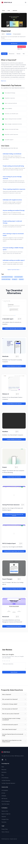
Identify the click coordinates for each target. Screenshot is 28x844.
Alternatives (11, 53)
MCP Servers (4, 798)
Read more (3, 80)
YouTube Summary (6, 780)
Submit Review (14, 672)
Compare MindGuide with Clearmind (14, 366)
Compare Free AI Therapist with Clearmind (14, 588)
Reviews (18, 53)
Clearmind (5, 31)
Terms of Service (5, 832)
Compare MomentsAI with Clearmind (14, 626)
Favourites (4, 822)
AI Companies (5, 790)
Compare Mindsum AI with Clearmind (14, 403)
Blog (3, 775)
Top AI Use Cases (5, 804)
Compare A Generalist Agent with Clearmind (14, 328)
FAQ (24, 53)
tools (8, 10)
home (3, 10)
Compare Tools (5, 819)
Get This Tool (14, 43)
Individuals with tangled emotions (12, 200)
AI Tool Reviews (5, 777)
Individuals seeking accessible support (14, 260)
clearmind (15, 10)
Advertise (4, 816)
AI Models (4, 795)
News (3, 766)
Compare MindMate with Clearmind (14, 439)
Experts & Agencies (6, 813)
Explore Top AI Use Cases (13, 269)
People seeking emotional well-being (13, 166)
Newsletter (4, 772)
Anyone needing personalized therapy (14, 210)
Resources (4, 769)
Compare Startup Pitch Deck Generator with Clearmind (14, 515)
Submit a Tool (5, 811)
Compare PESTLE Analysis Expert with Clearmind (14, 551)
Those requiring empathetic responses (14, 189)
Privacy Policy (5, 829)
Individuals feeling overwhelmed (12, 154)
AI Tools (3, 793)
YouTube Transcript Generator (8, 783)
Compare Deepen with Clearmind (14, 476)
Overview (4, 53)
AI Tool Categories (6, 801)
